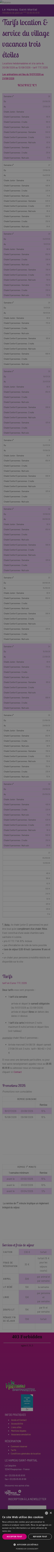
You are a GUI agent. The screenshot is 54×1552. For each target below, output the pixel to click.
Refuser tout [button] (40, 1536)
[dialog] (27, 1530)
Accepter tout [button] (14, 1536)
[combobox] (46, 1513)
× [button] (51, 1513)
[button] (27, 1544)
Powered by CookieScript (27, 1549)
